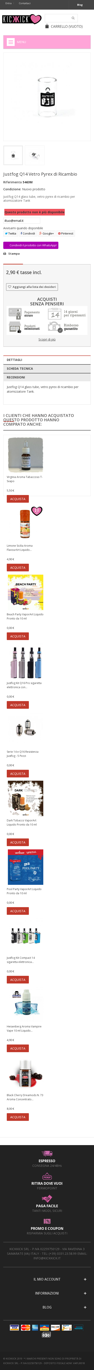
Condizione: (12, 189)
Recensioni (16, 377)
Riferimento (12, 182)
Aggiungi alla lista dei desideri (34, 287)
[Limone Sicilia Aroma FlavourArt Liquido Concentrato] (25, 524)
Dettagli (14, 360)
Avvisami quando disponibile (23, 228)
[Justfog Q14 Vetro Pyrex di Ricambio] (13, 155)
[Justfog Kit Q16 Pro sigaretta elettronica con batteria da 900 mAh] (25, 661)
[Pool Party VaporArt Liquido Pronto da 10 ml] (25, 867)
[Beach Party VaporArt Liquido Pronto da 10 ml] (25, 593)
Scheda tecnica (20, 368)
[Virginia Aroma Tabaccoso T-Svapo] (25, 455)
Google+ (48, 233)
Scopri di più (47, 339)
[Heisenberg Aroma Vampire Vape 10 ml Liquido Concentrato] (25, 1005)
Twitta (12, 233)
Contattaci (25, 3)
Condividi (28, 233)
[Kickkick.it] (22, 19)
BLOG (47, 1307)
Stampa (14, 253)
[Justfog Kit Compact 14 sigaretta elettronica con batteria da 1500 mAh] (25, 936)
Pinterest (67, 233)
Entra (8, 3)
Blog (80, 4)
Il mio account (47, 1279)
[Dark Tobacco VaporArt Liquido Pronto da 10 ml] (25, 799)
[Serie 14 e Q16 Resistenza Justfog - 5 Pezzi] (25, 730)
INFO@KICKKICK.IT (47, 1258)
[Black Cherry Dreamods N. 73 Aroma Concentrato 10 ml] (25, 1073)
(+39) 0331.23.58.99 (63, 1253)
